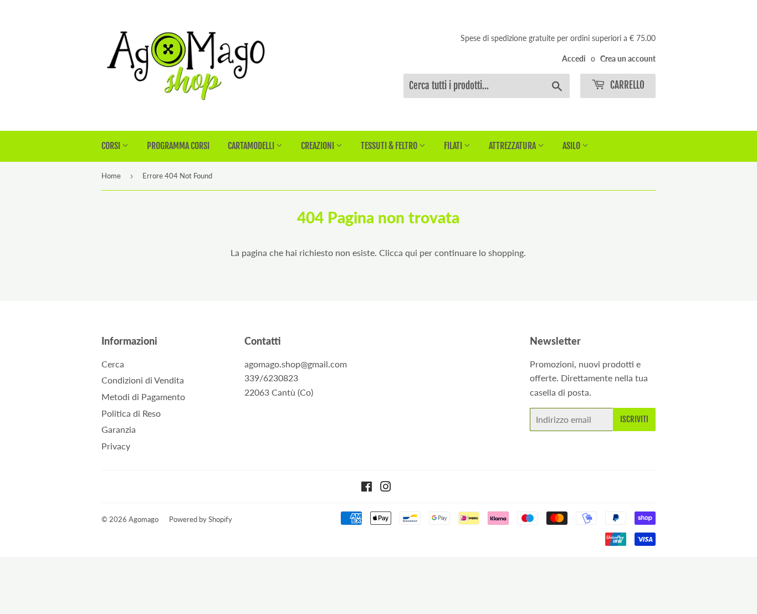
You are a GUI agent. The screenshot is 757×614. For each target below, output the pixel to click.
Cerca (112, 364)
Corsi (111, 145)
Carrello (626, 85)
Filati (454, 145)
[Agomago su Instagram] (385, 487)
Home (111, 175)
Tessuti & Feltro (390, 145)
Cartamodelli (252, 145)
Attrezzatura (513, 145)
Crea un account (628, 58)
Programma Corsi (178, 145)
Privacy (115, 446)
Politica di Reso (131, 413)
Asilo (572, 145)
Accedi (574, 58)
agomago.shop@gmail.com (295, 364)
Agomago (143, 519)
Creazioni (318, 145)
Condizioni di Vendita (142, 380)
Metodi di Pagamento (143, 396)
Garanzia (118, 429)
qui (411, 252)
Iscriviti (634, 419)
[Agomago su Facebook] (366, 487)
